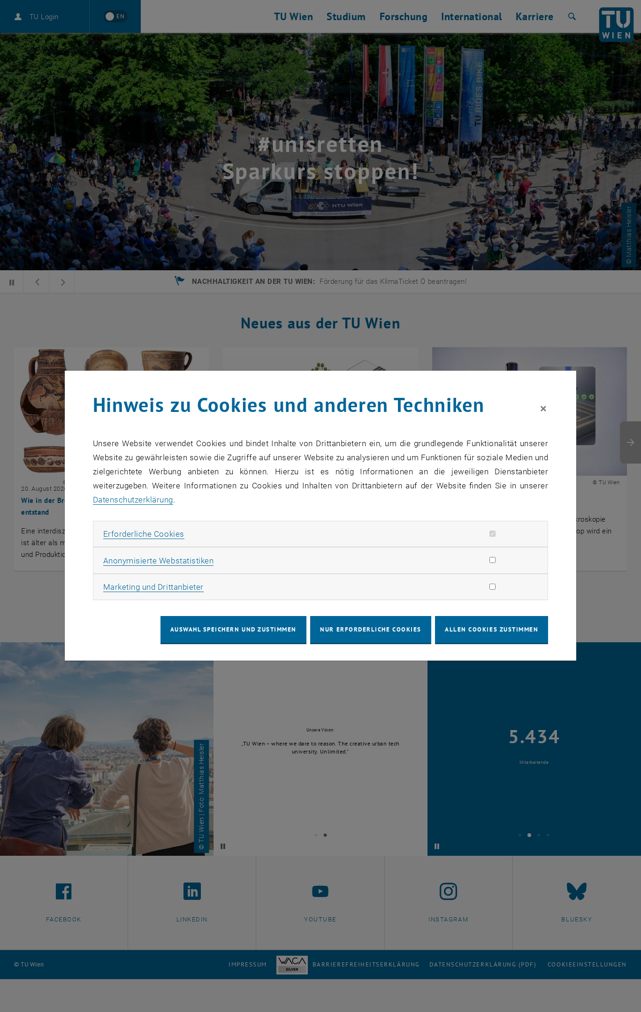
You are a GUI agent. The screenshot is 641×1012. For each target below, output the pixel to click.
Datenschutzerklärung (133, 499)
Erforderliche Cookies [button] (143, 534)
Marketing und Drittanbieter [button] (153, 587)
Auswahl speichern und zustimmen (233, 629)
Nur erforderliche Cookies (370, 629)
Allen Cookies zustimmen (491, 629)
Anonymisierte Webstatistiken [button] (158, 560)
